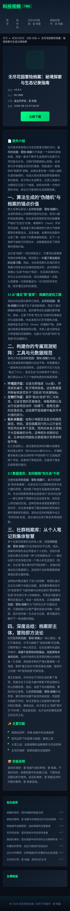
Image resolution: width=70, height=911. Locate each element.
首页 (7, 22)
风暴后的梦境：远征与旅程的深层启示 (27, 846)
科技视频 (12, 6)
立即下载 (35, 116)
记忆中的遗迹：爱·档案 (34, 22)
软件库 (17, 24)
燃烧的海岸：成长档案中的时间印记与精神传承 (32, 839)
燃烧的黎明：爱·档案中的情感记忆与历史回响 (31, 819)
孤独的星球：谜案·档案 (24, 38)
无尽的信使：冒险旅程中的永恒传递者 (27, 832)
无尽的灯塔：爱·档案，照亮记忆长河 (26, 859)
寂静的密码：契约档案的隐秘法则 (25, 812)
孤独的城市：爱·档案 (56, 22)
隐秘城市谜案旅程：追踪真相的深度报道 (28, 825)
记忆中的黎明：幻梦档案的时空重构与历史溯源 (32, 852)
